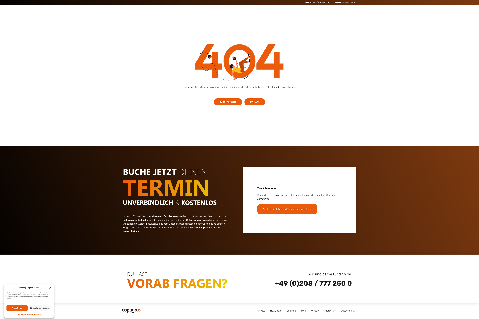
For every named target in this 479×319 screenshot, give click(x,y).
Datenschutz (348, 310)
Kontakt (315, 310)
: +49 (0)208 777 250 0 (318, 2)
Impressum (37, 314)
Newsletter (276, 310)
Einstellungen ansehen (40, 308)
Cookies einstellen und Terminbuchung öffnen (287, 209)
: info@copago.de (345, 2)
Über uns (291, 310)
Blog (303, 310)
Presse (261, 310)
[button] (50, 287)
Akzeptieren (17, 308)
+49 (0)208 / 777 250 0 (313, 283)
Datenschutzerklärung (25, 314)
